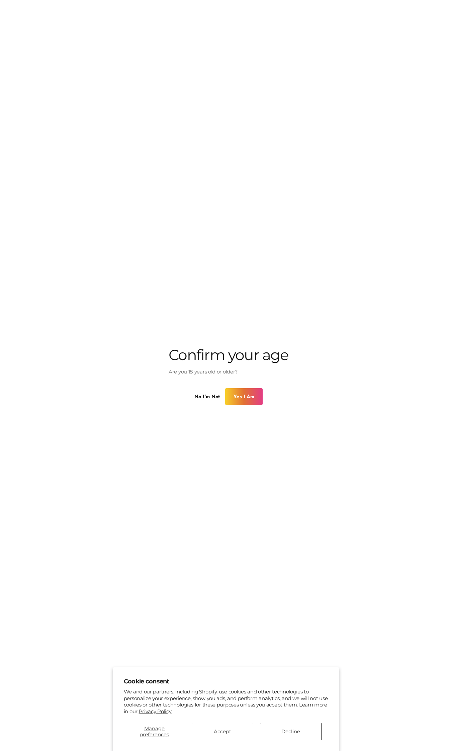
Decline (290, 731)
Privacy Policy (155, 711)
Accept (222, 731)
